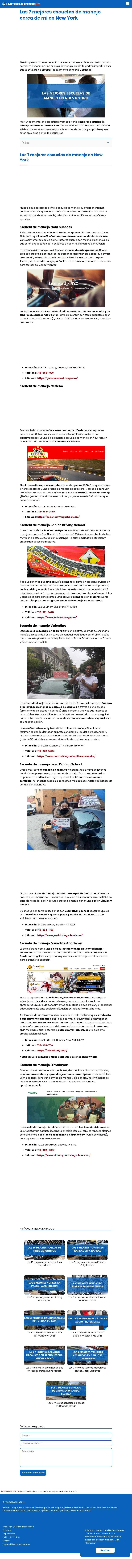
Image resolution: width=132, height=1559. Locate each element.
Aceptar (105, 1550)
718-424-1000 (45, 1150)
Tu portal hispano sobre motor (16, 1544)
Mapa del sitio (9, 1533)
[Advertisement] (66, 40)
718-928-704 (45, 1045)
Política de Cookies (11, 1537)
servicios (6, 1540)
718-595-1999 (45, 372)
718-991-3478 (45, 612)
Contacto (7, 1530)
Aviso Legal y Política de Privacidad (18, 1526)
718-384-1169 (45, 930)
